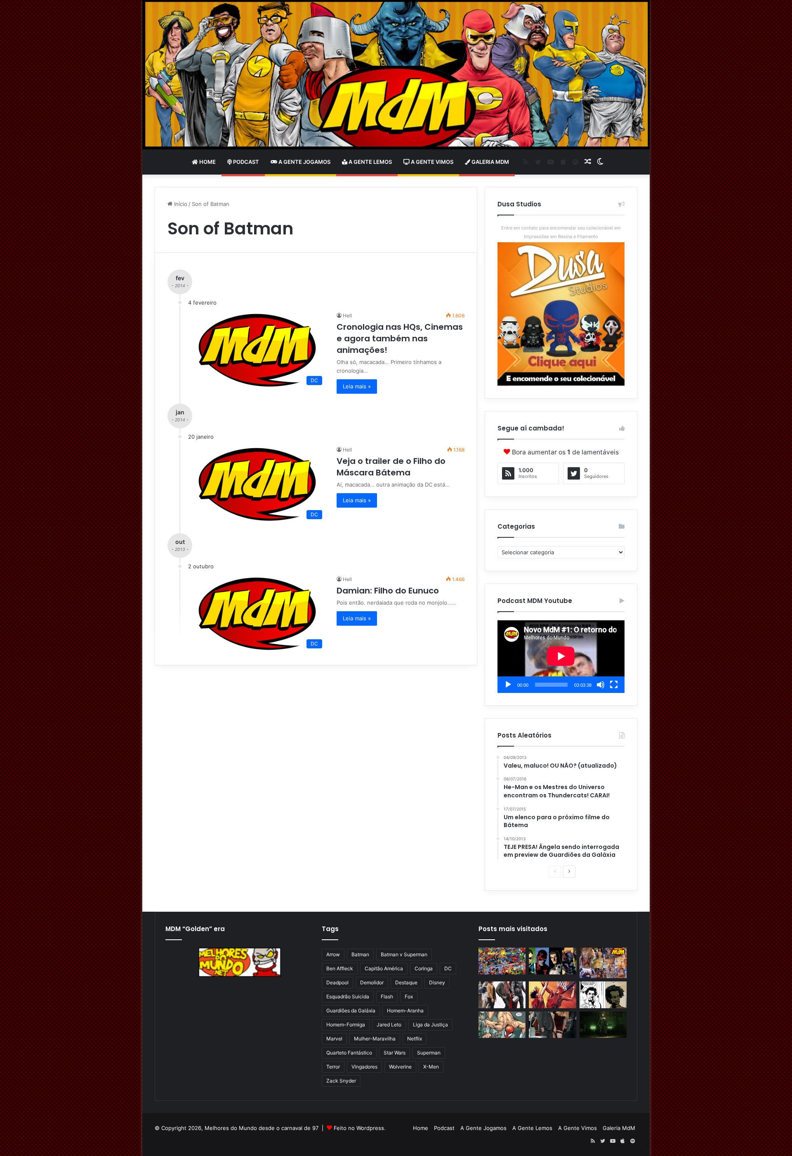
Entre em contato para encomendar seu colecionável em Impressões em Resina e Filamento (561, 232)
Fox (409, 996)
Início (179, 204)
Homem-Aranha (405, 1010)
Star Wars (394, 1053)
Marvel (334, 1038)
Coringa (424, 968)
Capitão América (384, 968)
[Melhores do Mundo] (396, 74)
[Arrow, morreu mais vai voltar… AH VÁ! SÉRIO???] (603, 1025)
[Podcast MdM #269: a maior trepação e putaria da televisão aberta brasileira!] (603, 963)
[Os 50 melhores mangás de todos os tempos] (552, 994)
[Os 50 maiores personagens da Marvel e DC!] (502, 961)
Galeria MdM (489, 161)
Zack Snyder (341, 1081)
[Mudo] (600, 685)
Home (207, 161)
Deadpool (337, 982)
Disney (437, 982)
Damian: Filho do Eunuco (388, 590)
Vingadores (364, 1067)
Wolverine (400, 1067)
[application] (561, 656)
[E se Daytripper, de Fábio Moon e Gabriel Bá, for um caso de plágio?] (603, 994)
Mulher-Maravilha (375, 1038)
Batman (360, 954)
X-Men (431, 1067)
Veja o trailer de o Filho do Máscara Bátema (391, 466)
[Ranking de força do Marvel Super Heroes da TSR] (552, 961)
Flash (387, 996)
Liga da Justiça (430, 1024)
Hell (347, 315)
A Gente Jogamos (303, 161)
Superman (429, 1053)
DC (448, 968)
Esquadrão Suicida (347, 996)
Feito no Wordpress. (360, 1128)
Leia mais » (357, 386)
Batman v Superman (404, 954)
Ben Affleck (339, 968)
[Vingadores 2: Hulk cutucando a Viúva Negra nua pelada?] (502, 994)
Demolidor (372, 982)
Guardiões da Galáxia (350, 1010)
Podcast (245, 161)
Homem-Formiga (345, 1024)
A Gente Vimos (431, 161)
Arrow (333, 954)
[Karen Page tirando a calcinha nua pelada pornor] (552, 1025)
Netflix (414, 1038)
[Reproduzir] (508, 685)
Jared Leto (389, 1024)
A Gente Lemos (369, 161)
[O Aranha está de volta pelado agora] (502, 1025)
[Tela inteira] (614, 685)
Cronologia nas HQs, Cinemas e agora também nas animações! (400, 338)
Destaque (406, 982)
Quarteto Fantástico (349, 1053)
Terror (333, 1067)
